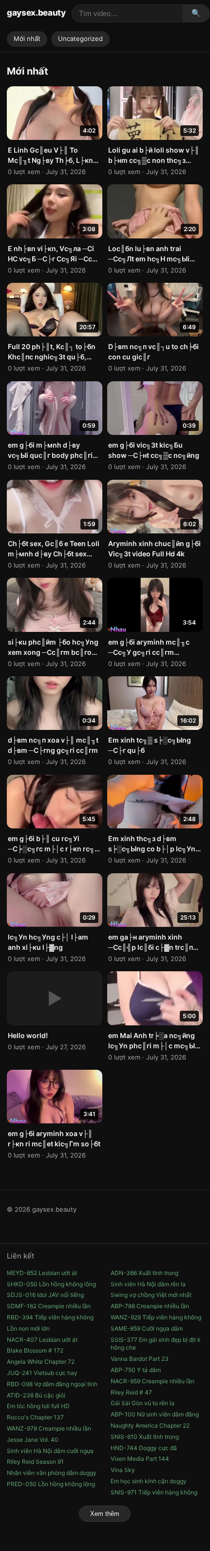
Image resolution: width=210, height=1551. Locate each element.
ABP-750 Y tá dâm (136, 1370)
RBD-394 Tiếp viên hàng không (50, 1317)
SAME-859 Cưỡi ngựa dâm (147, 1328)
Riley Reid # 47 (131, 1392)
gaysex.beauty (36, 13)
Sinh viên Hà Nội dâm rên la (148, 1284)
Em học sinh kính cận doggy (149, 1481)
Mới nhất (27, 38)
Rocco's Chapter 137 (35, 1417)
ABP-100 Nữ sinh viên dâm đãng (155, 1414)
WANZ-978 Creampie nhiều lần (49, 1428)
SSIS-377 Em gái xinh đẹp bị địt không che (156, 1344)
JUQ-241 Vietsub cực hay (42, 1372)
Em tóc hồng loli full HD (38, 1406)
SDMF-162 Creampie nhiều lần (49, 1306)
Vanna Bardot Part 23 (140, 1358)
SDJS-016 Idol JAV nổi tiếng (45, 1294)
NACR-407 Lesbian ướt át (42, 1339)
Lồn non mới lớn (28, 1328)
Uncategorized (80, 38)
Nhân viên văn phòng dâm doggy (51, 1472)
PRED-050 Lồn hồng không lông (51, 1484)
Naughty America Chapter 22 (150, 1425)
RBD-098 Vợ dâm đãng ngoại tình (52, 1384)
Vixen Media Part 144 (140, 1458)
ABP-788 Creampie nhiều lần (150, 1306)
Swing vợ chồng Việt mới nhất (151, 1294)
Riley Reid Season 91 (35, 1461)
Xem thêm (104, 1513)
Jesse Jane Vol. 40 (32, 1439)
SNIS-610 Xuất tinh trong (145, 1436)
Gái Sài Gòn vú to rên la (142, 1403)
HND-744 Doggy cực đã (144, 1448)
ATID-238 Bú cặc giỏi (36, 1395)
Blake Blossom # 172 (35, 1350)
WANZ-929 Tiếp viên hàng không (156, 1317)
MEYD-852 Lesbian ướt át (42, 1272)
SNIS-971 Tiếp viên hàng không (154, 1492)
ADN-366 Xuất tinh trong (144, 1272)
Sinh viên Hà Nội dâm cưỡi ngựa (50, 1450)
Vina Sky (123, 1469)
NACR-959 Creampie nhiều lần (152, 1381)
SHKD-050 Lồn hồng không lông (51, 1284)
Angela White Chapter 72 (41, 1361)
